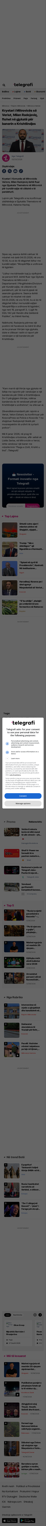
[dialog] (23, 763)
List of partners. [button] (15, 775)
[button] (23, 758)
